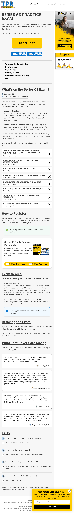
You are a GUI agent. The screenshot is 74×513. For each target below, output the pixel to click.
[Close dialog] (69, 491)
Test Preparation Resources (56, 4)
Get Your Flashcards (39, 264)
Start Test (27, 43)
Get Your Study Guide (17, 264)
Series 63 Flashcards (37, 54)
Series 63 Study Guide (21, 54)
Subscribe (52, 506)
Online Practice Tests (34, 4)
